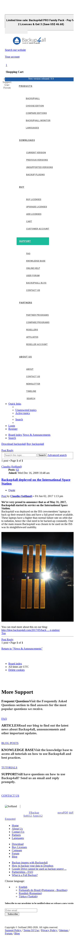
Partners (16, 834)
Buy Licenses (19, 847)
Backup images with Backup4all (30, 862)
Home (15, 825)
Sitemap (64, 930)
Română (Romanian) (30, 893)
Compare (17, 850)
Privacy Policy (49, 930)
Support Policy (13, 930)
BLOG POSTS (9, 743)
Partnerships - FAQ (22, 871)
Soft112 (27, 815)
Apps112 (38, 815)
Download (18, 844)
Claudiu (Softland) (11, 466)
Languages (18, 838)
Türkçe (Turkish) (28, 896)
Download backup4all (13, 443)
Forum (15, 853)
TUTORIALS (9, 767)
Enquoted (10, 818)
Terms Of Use (31, 930)
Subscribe (12, 914)
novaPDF (63, 812)
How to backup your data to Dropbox (32, 865)
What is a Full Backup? (25, 875)
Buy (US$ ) (16, 31)
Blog (14, 856)
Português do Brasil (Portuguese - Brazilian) (43, 890)
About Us (17, 828)
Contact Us (18, 831)
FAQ (4, 718)
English (23, 887)
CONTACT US (10, 795)
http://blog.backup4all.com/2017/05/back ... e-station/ (30, 630)
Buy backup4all (35, 443)
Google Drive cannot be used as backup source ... (39, 868)
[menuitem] (25, 410)
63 (17, 469)
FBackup (34, 812)
